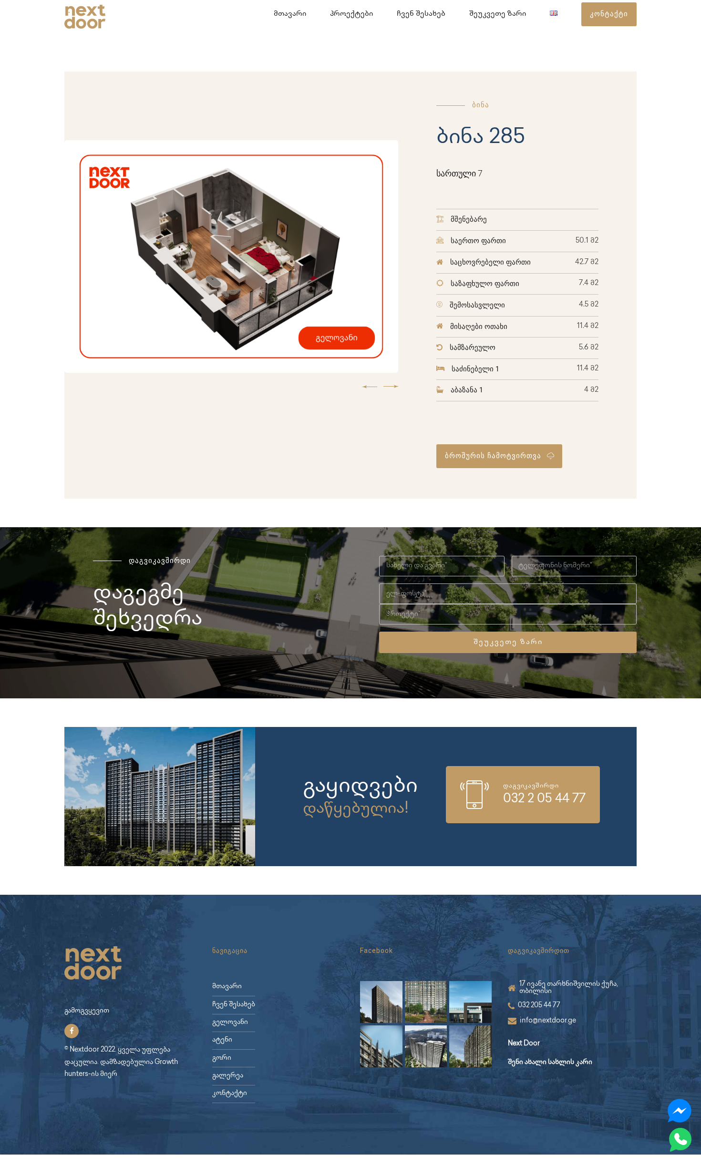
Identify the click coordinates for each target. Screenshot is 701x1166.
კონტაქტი (229, 1093)
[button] (369, 386)
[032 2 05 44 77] (474, 794)
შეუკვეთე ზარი (497, 14)
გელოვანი (230, 1022)
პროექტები (351, 14)
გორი (221, 1058)
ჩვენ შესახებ (421, 14)
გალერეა (227, 1076)
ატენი (222, 1040)
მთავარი (290, 14)
